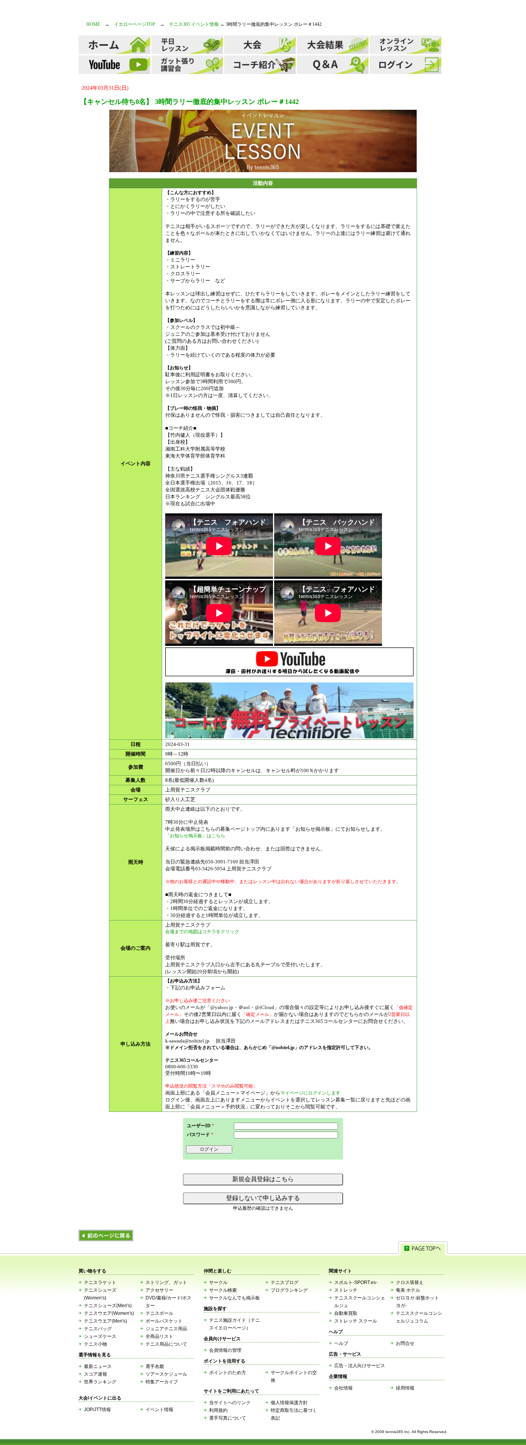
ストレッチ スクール (355, 1321)
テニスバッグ (98, 1328)
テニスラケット (100, 1282)
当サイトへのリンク (230, 1402)
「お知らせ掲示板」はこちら (195, 835)
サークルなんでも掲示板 (234, 1298)
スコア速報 (95, 1374)
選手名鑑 (155, 1366)
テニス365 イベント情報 (194, 24)
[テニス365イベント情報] (106, 1239)
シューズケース (100, 1336)
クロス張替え (410, 1282)
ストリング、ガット (166, 1282)
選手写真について (227, 1418)
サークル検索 (223, 1290)
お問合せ (405, 1343)
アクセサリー (159, 1290)
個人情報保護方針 (289, 1402)
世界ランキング (100, 1382)
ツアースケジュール (166, 1374)
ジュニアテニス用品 (166, 1328)
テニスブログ (284, 1282)
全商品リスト (159, 1336)
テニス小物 (95, 1344)
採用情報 (405, 1388)
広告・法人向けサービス (359, 1365)
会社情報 (343, 1388)
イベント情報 (159, 1409)
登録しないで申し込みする (263, 1198)
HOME (93, 24)
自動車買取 (345, 1313)
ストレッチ (345, 1290)
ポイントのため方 (227, 1372)
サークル (218, 1282)
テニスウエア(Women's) (109, 1313)
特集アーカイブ (162, 1382)
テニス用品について (166, 1344)
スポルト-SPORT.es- (355, 1282)
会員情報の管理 (225, 1350)
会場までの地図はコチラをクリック (202, 931)
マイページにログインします (310, 1093)
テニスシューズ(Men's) (108, 1305)
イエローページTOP (134, 24)
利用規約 (218, 1410)
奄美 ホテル (408, 1290)
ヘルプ (341, 1343)
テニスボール (159, 1313)
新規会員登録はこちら (263, 1179)
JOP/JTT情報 (97, 1409)
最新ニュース (98, 1366)
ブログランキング (289, 1290)
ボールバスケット (164, 1321)
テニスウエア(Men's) (105, 1321)
